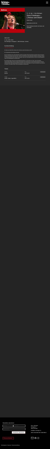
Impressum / (9, 445)
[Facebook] (35, 438)
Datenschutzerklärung (16, 445)
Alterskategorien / (4, 445)
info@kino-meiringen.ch (36, 430)
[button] (47, 3)
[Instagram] (38, 438)
